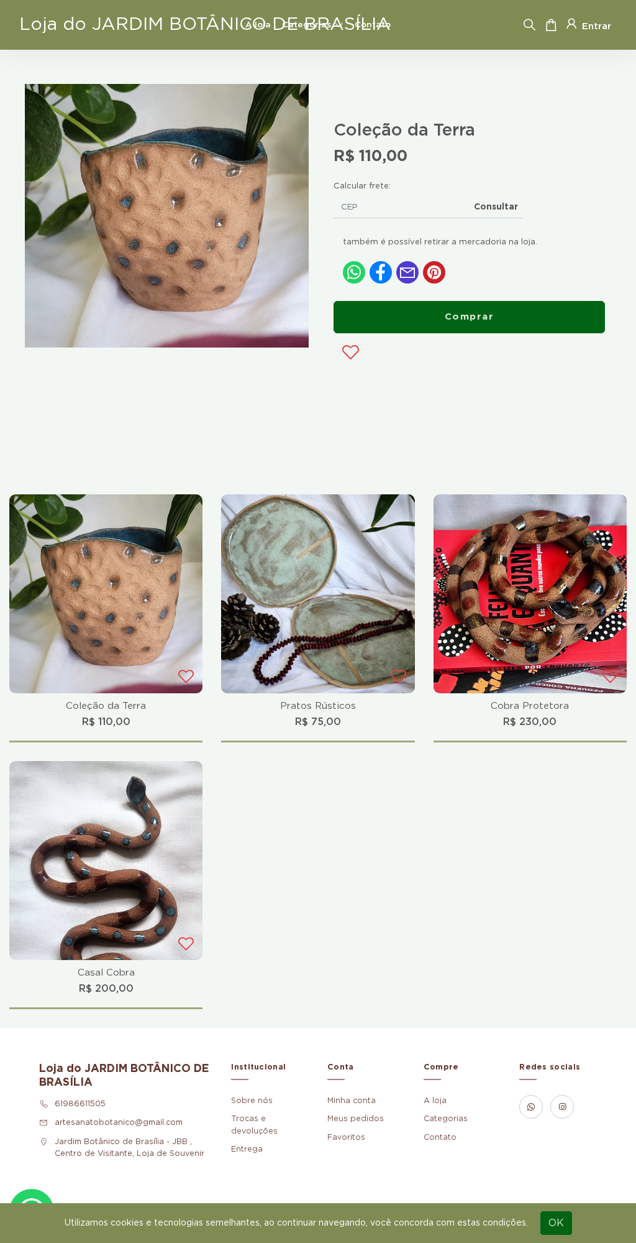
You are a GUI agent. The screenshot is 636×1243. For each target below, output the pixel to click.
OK (556, 1223)
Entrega (247, 1149)
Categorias (306, 25)
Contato (373, 25)
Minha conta (351, 1100)
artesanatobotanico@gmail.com (119, 1122)
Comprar (469, 316)
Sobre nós (252, 1100)
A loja (258, 25)
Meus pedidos (355, 1118)
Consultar (496, 207)
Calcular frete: (362, 186)
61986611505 (80, 1103)
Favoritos (346, 1137)
